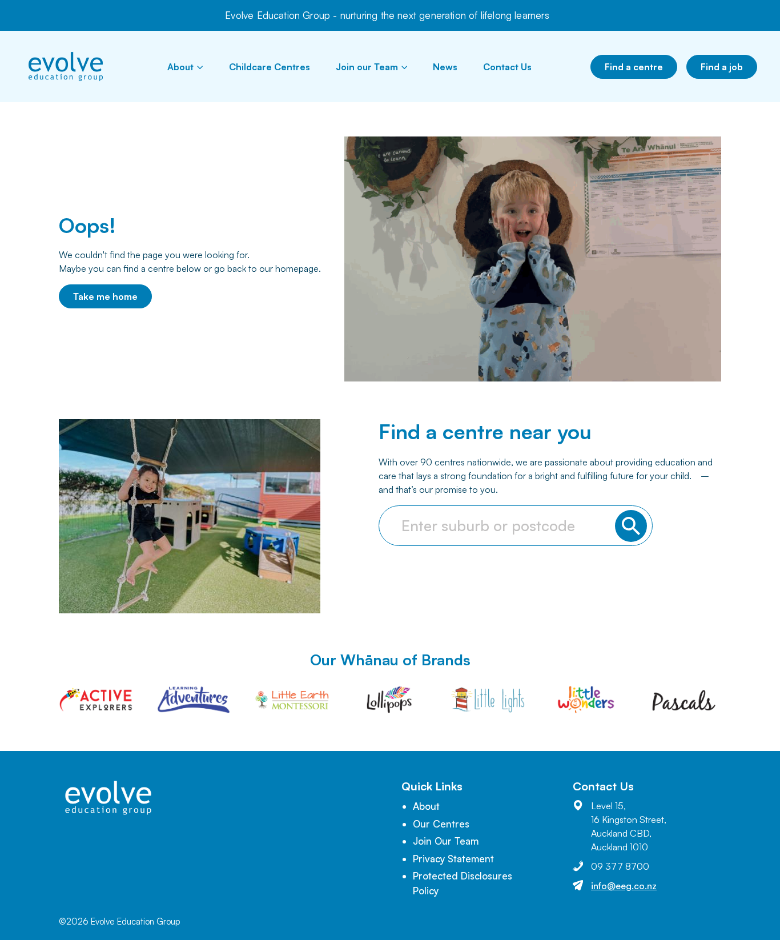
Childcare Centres (269, 67)
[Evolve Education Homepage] (65, 66)
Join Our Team (446, 841)
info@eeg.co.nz (624, 885)
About (180, 67)
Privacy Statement (453, 859)
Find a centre (634, 67)
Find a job (722, 67)
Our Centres (441, 824)
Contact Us (507, 67)
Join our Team (367, 67)
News (445, 67)
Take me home (105, 296)
